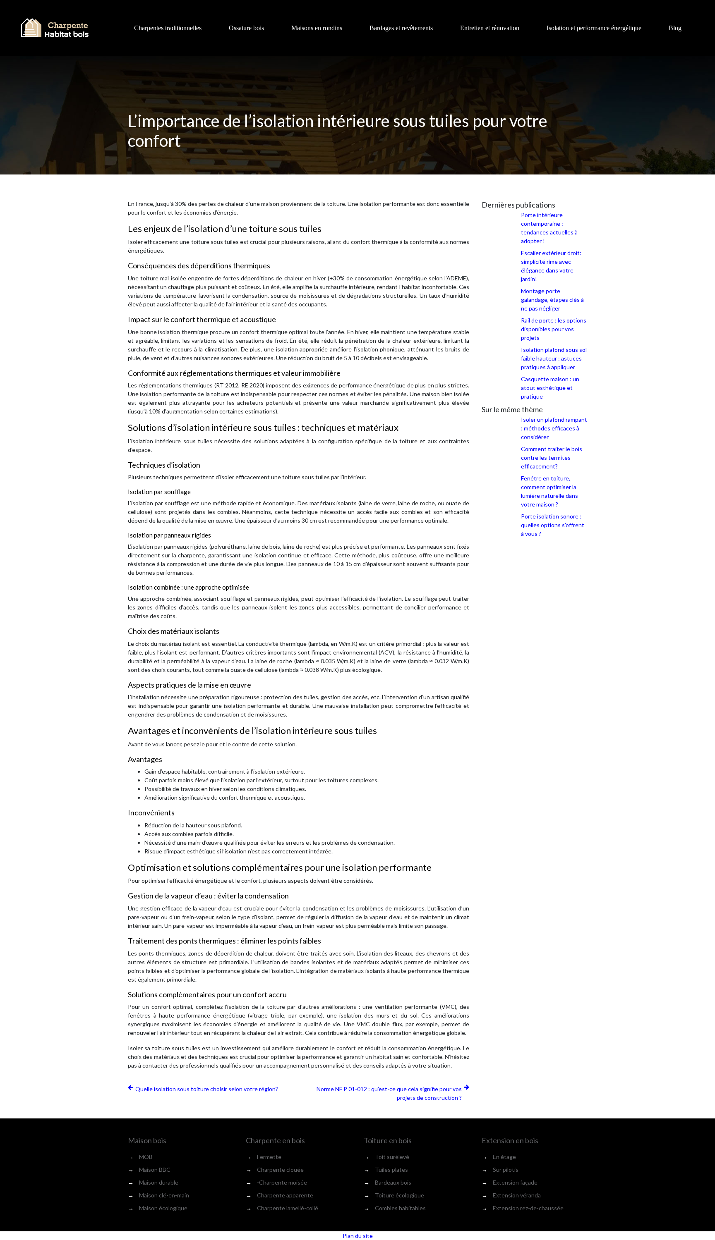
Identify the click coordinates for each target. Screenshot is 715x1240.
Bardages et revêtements (401, 27)
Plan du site (358, 1235)
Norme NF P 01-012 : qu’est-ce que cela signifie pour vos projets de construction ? (389, 1093)
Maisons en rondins (316, 27)
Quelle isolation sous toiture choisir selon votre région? (206, 1088)
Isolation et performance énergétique (594, 27)
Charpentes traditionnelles (168, 27)
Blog (675, 27)
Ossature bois (246, 27)
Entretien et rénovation (489, 27)
